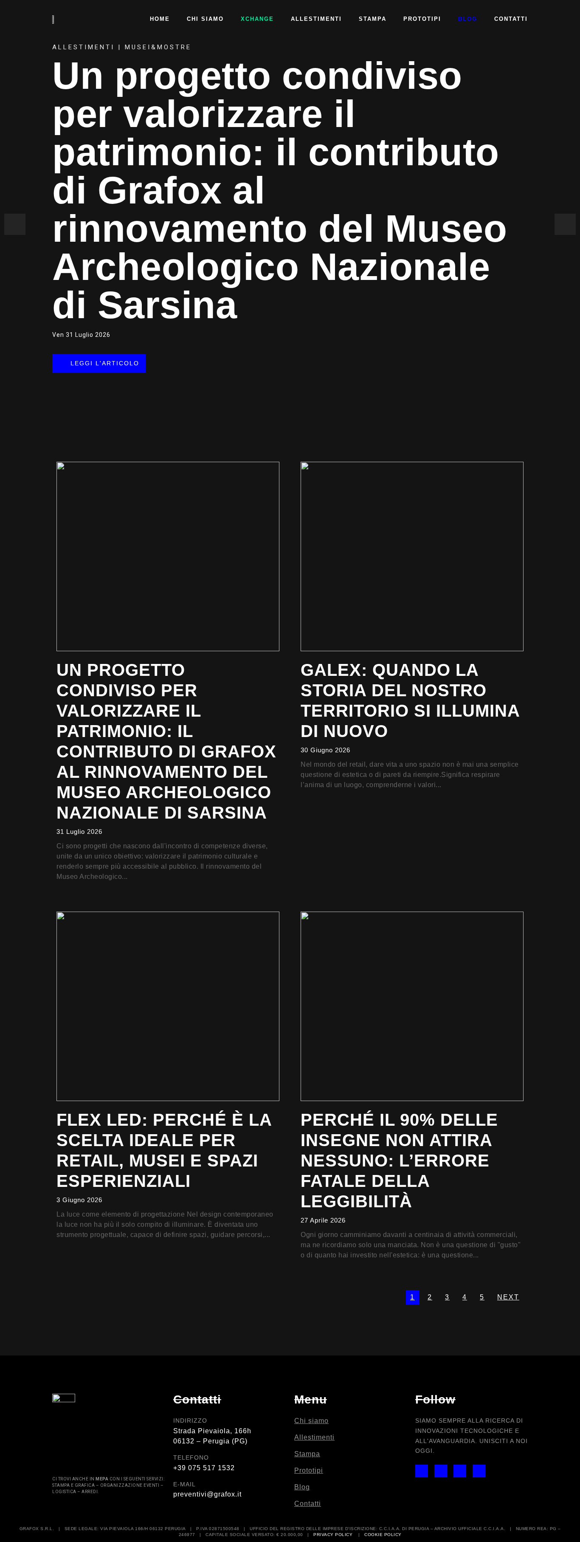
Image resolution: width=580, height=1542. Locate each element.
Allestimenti (316, 19)
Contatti (511, 19)
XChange (257, 19)
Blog (467, 19)
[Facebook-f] (440, 1471)
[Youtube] (479, 1471)
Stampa (372, 19)
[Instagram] (421, 1471)
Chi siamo (205, 19)
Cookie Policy (383, 1534)
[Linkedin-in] (459, 1471)
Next (508, 1297)
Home (160, 19)
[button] (99, 363)
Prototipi (422, 19)
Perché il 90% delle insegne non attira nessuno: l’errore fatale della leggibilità (399, 1160)
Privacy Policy (332, 1534)
